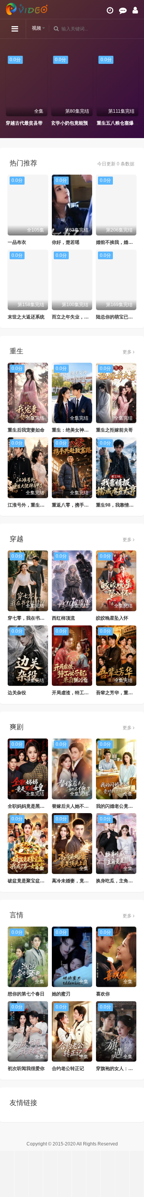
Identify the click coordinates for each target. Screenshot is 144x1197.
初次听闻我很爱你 (26, 1068)
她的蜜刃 (61, 994)
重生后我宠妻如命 (26, 430)
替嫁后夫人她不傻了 (72, 806)
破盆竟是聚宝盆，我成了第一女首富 (44, 881)
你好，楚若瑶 (65, 242)
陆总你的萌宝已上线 (116, 317)
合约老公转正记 (68, 1068)
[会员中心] (135, 10)
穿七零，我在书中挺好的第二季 (40, 618)
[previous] (9, 90)
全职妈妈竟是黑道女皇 (31, 806)
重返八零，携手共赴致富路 (79, 505)
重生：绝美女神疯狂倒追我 (79, 430)
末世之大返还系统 (26, 317)
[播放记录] (110, 10)
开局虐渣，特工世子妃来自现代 (84, 692)
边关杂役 (17, 692)
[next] (134, 90)
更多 (127, 352)
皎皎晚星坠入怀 (112, 618)
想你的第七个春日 (26, 994)
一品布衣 (17, 242)
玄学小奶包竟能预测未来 (73, 123)
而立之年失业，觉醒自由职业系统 (86, 317)
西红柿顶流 (63, 618)
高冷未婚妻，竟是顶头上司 (79, 881)
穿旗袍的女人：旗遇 (116, 1068)
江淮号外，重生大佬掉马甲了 (38, 505)
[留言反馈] (123, 10)
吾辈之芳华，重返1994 (120, 692)
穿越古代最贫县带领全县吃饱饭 (35, 123)
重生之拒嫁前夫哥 (114, 430)
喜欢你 (103, 994)
